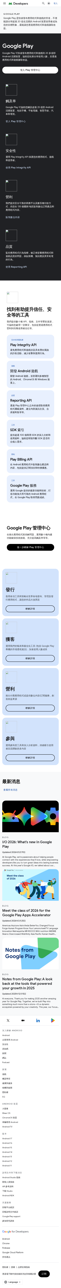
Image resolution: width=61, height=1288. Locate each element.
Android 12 (7, 1161)
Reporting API (21, 400)
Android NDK (8, 1195)
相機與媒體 (7, 1087)
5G (3, 1096)
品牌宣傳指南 (24, 1267)
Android (6, 1035)
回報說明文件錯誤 (10, 1212)
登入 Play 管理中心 (30, 70)
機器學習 (6, 1078)
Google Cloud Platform (12, 1252)
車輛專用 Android (10, 1122)
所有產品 (6, 1257)
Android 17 (7, 1138)
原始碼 (5, 1049)
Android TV (7, 1126)
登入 (56, 3)
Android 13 (7, 1156)
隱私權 (5, 1092)
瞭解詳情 (30, 608)
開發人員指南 (8, 1182)
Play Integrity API (23, 345)
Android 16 (7, 1143)
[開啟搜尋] (43, 3)
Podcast (6, 1062)
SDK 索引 (17, 430)
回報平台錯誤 (8, 1207)
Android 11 (7, 1165)
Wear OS (6, 1113)
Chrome (6, 1243)
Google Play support (11, 1216)
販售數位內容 (13, 217)
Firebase (6, 1248)
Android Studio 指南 (11, 1177)
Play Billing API (21, 459)
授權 (13, 1267)
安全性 (5, 1044)
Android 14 (7, 1152)
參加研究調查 (8, 1221)
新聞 (4, 1053)
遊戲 (4, 1074)
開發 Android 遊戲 (24, 371)
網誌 (4, 1058)
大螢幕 (5, 1108)
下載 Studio (7, 1191)
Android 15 (7, 1147)
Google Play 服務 (23, 485)
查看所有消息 (10, 789)
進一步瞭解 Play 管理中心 (30, 547)
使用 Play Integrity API (18, 167)
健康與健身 (7, 1083)
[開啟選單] (4, 3)
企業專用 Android (10, 1040)
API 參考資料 (7, 1186)
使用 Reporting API (16, 267)
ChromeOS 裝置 (9, 1117)
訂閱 (44, 1273)
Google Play (11, 14)
